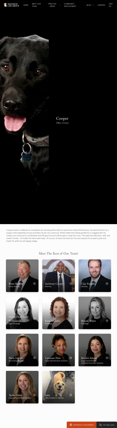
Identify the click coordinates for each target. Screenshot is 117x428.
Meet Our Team (36, 5)
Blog (89, 5)
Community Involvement (70, 5)
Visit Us (111, 5)
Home (25, 5)
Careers (101, 5)
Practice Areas (52, 5)
